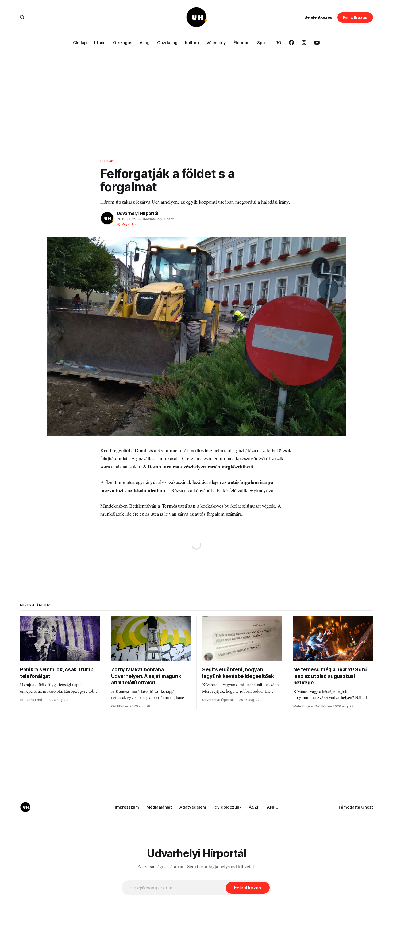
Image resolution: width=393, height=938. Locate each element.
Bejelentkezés (318, 17)
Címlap (80, 42)
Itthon (100, 42)
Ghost (367, 807)
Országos (122, 42)
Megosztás (129, 224)
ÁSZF (254, 807)
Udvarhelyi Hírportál (137, 213)
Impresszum (127, 807)
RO (278, 42)
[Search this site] (22, 17)
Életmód (241, 42)
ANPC (272, 807)
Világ (145, 42)
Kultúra (192, 42)
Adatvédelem (192, 807)
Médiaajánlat (159, 807)
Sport (262, 42)
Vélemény (216, 42)
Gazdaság (167, 42)
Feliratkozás (355, 17)
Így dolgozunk (227, 807)
